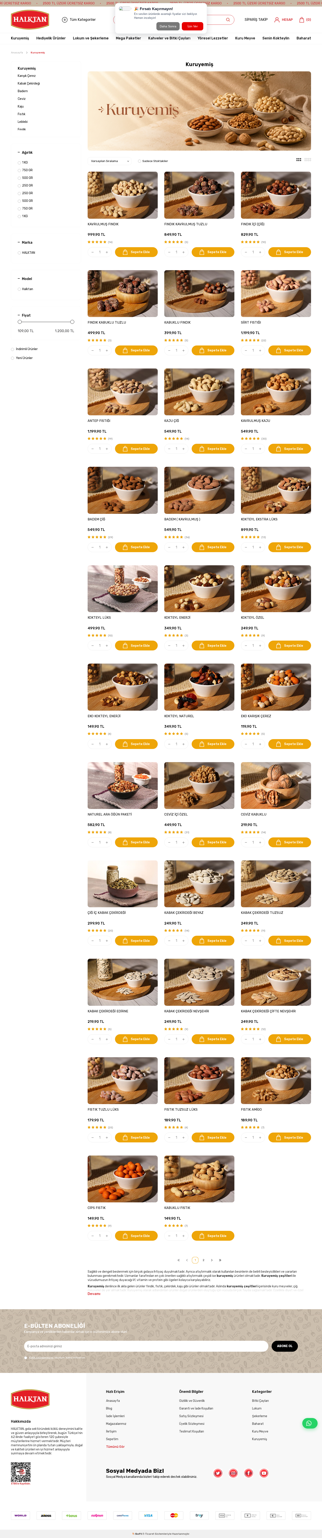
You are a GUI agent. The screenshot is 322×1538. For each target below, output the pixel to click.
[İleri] (212, 1260)
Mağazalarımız (116, 1424)
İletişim (111, 1431)
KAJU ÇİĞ (171, 421)
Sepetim (112, 1439)
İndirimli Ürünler (26, 349)
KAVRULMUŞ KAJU (255, 421)
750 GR (27, 170)
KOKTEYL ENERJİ (177, 618)
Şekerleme (259, 1416)
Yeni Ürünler (24, 358)
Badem (23, 91)
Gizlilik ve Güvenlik (192, 1401)
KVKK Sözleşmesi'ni (41, 1357)
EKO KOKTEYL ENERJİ (104, 716)
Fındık (22, 129)
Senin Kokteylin (275, 38)
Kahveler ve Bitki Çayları (169, 38)
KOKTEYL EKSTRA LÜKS (259, 519)
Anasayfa (17, 52)
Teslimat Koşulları (191, 1431)
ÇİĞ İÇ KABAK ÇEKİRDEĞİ (107, 913)
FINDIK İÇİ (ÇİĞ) (252, 224)
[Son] (220, 1260)
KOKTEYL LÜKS (99, 618)
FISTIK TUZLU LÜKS (103, 1110)
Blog (109, 1408)
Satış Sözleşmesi (191, 1416)
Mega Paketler (128, 38)
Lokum (257, 1408)
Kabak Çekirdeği (29, 83)
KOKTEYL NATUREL (179, 716)
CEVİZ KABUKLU (253, 814)
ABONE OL (285, 1346)
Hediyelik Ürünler (51, 38)
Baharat (304, 38)
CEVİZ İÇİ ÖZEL (176, 814)
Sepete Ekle (140, 252)
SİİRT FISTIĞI (251, 322)
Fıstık (21, 114)
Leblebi (23, 122)
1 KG (25, 162)
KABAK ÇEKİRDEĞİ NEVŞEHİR (186, 1011)
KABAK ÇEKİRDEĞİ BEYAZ (183, 913)
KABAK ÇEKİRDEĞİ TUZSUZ (262, 913)
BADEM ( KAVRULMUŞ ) (182, 519)
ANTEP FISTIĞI (99, 421)
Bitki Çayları (260, 1401)
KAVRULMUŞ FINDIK (103, 224)
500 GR (27, 178)
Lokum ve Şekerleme (91, 38)
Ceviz (22, 99)
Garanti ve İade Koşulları (196, 1408)
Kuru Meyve (245, 38)
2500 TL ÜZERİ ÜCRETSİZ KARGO (69, 3)
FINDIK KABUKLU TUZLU (107, 322)
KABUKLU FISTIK (177, 1208)
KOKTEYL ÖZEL (252, 618)
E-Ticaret (148, 1533)
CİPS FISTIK (97, 1208)
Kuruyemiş (20, 38)
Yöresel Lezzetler (213, 38)
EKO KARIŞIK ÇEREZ (256, 716)
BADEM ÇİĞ (96, 519)
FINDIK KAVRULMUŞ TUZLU (185, 224)
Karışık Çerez (27, 76)
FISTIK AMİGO (251, 1110)
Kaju (21, 106)
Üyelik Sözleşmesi (191, 1424)
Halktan (27, 289)
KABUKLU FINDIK (177, 322)
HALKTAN (28, 253)
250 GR (27, 185)
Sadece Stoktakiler (155, 161)
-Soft (137, 1533)
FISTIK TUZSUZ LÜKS (181, 1110)
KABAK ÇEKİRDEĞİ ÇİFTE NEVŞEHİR (268, 1011)
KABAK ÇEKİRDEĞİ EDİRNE (108, 1011)
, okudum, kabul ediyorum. (57, 1357)
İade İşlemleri (115, 1416)
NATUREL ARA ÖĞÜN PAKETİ (110, 814)
